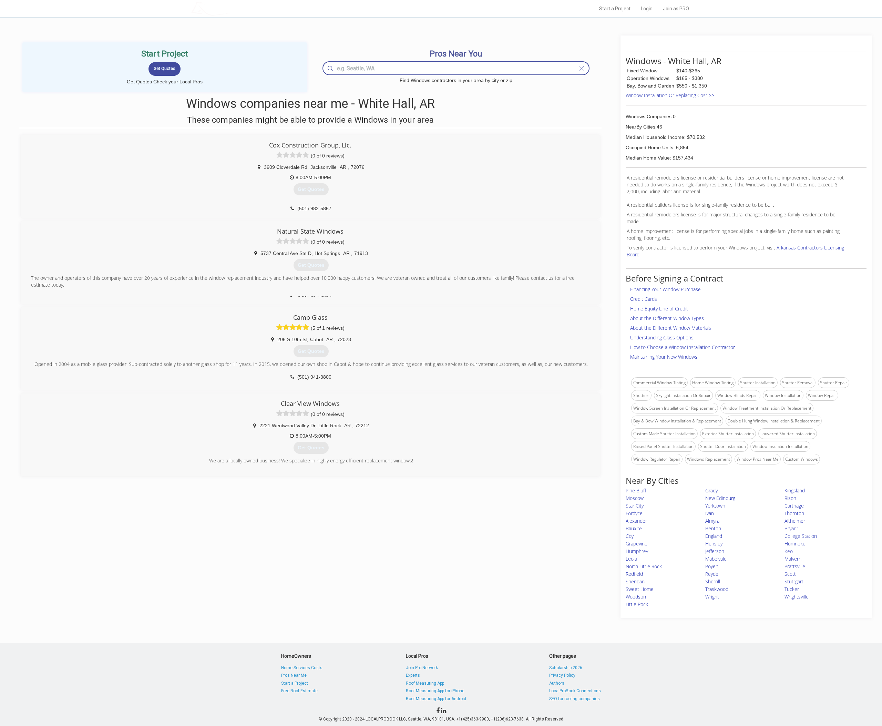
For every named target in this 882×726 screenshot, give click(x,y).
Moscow (635, 498)
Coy (630, 536)
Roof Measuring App (425, 683)
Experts (413, 675)
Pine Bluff (636, 490)
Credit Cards (643, 299)
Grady (711, 490)
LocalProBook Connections (575, 690)
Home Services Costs (301, 667)
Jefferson (714, 551)
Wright (712, 596)
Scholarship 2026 (565, 667)
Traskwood (716, 589)
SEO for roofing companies (574, 698)
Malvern (792, 558)
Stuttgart (793, 581)
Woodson (636, 596)
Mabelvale (716, 558)
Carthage (794, 505)
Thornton (794, 513)
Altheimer (794, 521)
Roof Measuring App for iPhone (435, 690)
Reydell (712, 574)
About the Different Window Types (667, 318)
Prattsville (794, 566)
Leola (631, 558)
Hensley (713, 543)
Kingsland (794, 490)
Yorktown (715, 505)
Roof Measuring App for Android (436, 698)
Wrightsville (796, 596)
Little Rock (637, 604)
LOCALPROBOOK (231, 8)
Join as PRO (676, 8)
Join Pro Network (422, 667)
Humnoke (795, 543)
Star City (635, 505)
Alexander (636, 521)
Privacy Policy (562, 675)
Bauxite (634, 528)
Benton (713, 528)
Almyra (712, 521)
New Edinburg (720, 498)
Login (647, 8)
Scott (790, 574)
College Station (800, 536)
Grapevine (636, 543)
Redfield (634, 574)
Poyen (711, 566)
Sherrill (712, 581)
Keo (788, 551)
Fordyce (634, 513)
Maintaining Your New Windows (663, 357)
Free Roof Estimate (299, 690)
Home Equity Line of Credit (659, 308)
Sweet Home (640, 589)
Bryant (791, 528)
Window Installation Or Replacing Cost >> (670, 95)
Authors (556, 683)
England (713, 536)
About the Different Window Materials (670, 328)
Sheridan (635, 581)
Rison (790, 498)
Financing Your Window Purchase (665, 289)
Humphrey (637, 551)
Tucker (791, 589)
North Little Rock (644, 566)
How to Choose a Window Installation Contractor (682, 347)
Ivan (709, 513)
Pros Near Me (294, 675)
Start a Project (614, 8)
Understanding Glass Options (662, 337)
